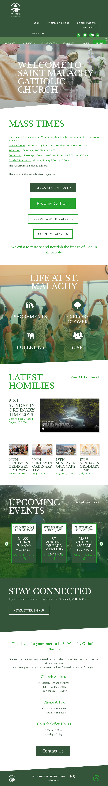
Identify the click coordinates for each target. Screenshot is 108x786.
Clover (11, 43)
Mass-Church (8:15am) (24, 542)
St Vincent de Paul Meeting (54, 544)
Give (101, 43)
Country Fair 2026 (53, 234)
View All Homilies (83, 377)
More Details (23, 555)
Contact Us (89, 27)
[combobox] (37, 33)
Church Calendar (86, 23)
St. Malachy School (58, 23)
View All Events (84, 502)
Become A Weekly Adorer (53, 219)
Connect (28, 43)
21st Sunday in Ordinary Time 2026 (22, 407)
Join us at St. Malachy (53, 188)
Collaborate (48, 43)
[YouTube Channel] (91, 35)
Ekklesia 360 (53, 780)
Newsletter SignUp (29, 610)
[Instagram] (97, 35)
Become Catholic (53, 203)
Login (37, 23)
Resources (68, 43)
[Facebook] (85, 35)
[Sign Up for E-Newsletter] (78, 35)
